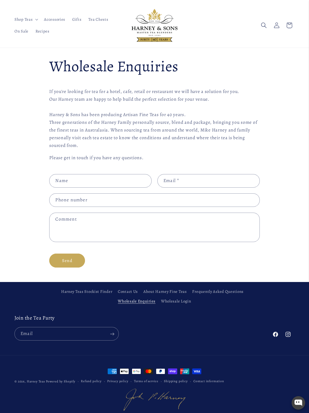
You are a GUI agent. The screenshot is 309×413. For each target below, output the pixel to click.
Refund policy (91, 381)
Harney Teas (36, 381)
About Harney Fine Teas (165, 291)
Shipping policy (176, 381)
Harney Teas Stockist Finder (86, 291)
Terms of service (146, 381)
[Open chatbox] (298, 403)
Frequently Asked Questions (218, 291)
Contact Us (128, 291)
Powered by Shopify (60, 381)
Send (67, 260)
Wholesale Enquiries (136, 301)
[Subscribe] (112, 334)
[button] (26, 19)
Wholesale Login (176, 301)
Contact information (208, 381)
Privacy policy (117, 381)
